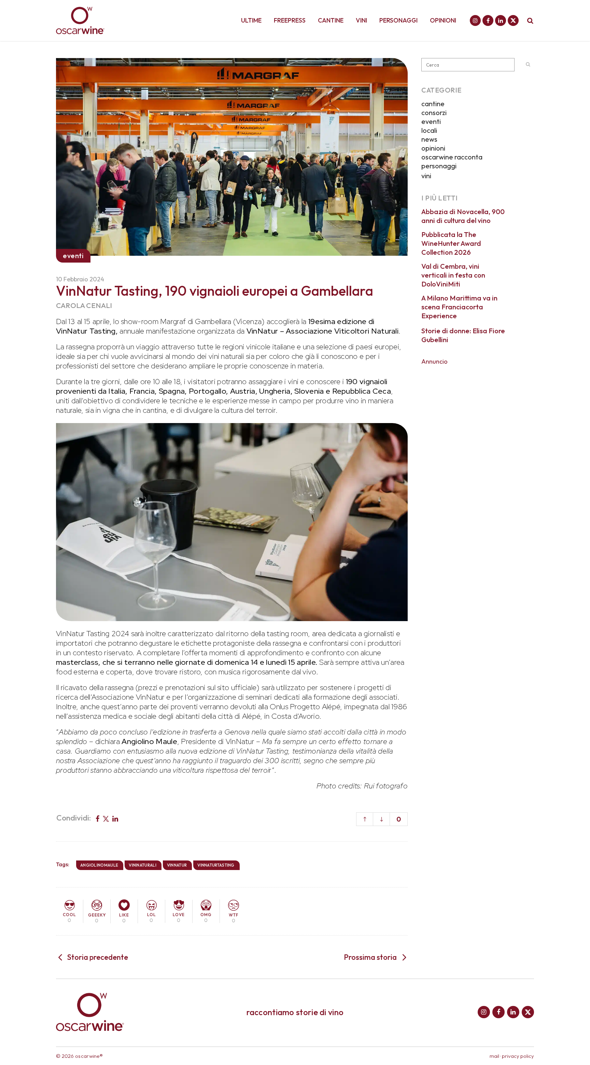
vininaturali (142, 865)
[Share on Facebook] (97, 818)
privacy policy (518, 1056)
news (429, 139)
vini (426, 175)
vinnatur (177, 865)
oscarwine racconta (451, 157)
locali (429, 130)
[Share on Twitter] (106, 818)
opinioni (433, 148)
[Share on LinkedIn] (115, 818)
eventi (431, 121)
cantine (433, 103)
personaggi (438, 166)
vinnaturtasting (216, 865)
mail (494, 1056)
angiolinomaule (99, 865)
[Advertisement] (477, 412)
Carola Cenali (84, 305)
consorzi (434, 112)
